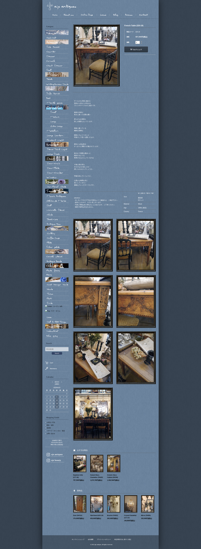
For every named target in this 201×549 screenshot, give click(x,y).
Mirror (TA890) (146, 515)
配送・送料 (50, 425)
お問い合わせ (51, 433)
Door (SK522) (77, 515)
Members (53, 368)
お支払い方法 (51, 422)
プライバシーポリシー (104, 539)
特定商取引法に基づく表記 (122, 539)
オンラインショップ (78, 539)
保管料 (49, 428)
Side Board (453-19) (96, 515)
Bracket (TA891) (112, 515)
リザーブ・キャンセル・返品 (56, 431)
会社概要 (90, 539)
